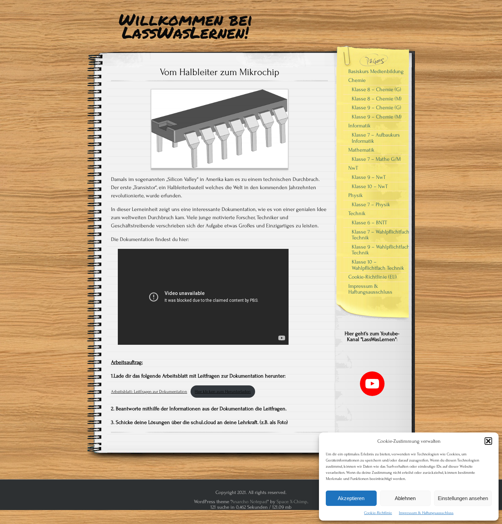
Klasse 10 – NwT (370, 186)
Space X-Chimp (292, 502)
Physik (355, 195)
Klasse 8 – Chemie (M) (377, 99)
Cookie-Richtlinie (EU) (372, 277)
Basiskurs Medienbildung (376, 71)
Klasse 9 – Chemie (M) (377, 117)
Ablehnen (405, 498)
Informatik (359, 126)
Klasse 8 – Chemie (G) (376, 89)
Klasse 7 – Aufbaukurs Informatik (376, 138)
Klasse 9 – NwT (369, 177)
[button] (488, 441)
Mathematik (361, 150)
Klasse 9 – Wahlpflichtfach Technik (381, 250)
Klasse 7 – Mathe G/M (376, 159)
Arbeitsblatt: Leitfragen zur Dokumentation (149, 391)
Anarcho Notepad (249, 502)
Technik (356, 213)
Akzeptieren (351, 498)
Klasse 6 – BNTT (369, 222)
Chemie (357, 80)
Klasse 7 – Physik (371, 204)
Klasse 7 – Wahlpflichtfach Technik (380, 235)
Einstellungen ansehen (463, 498)
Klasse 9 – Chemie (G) (376, 107)
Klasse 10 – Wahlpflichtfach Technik (378, 265)
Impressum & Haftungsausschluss (426, 513)
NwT (353, 168)
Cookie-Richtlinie (378, 513)
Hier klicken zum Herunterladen (223, 391)
